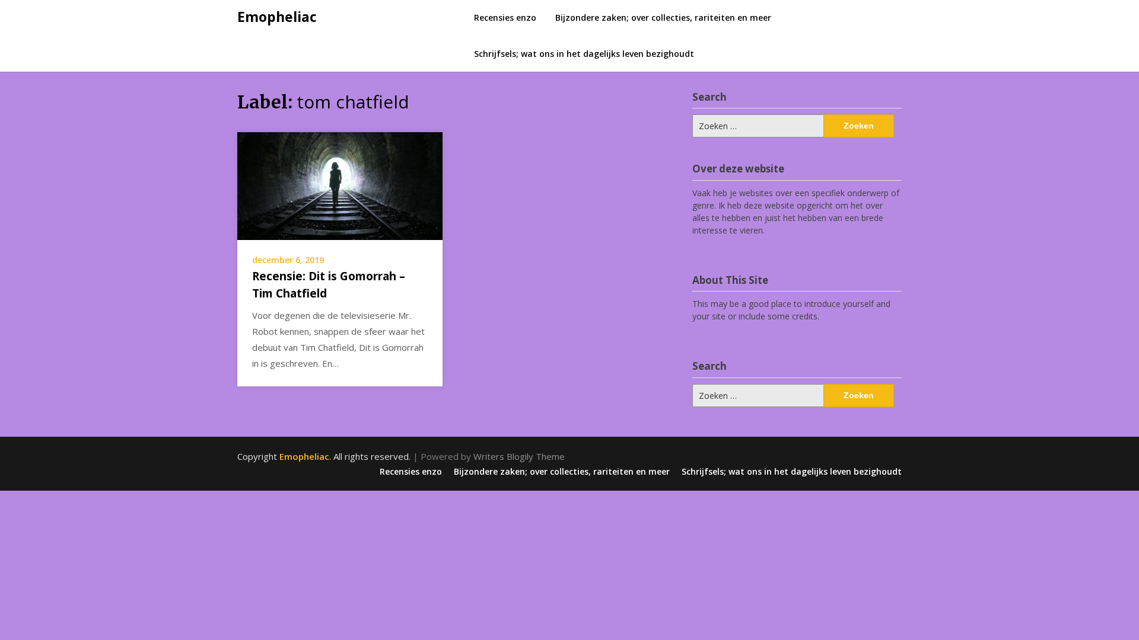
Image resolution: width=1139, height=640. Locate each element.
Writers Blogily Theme (519, 456)
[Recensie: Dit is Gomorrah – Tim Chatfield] (340, 185)
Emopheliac (277, 16)
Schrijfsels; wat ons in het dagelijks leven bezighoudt (584, 53)
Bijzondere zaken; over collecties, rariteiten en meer (663, 17)
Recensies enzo (505, 17)
